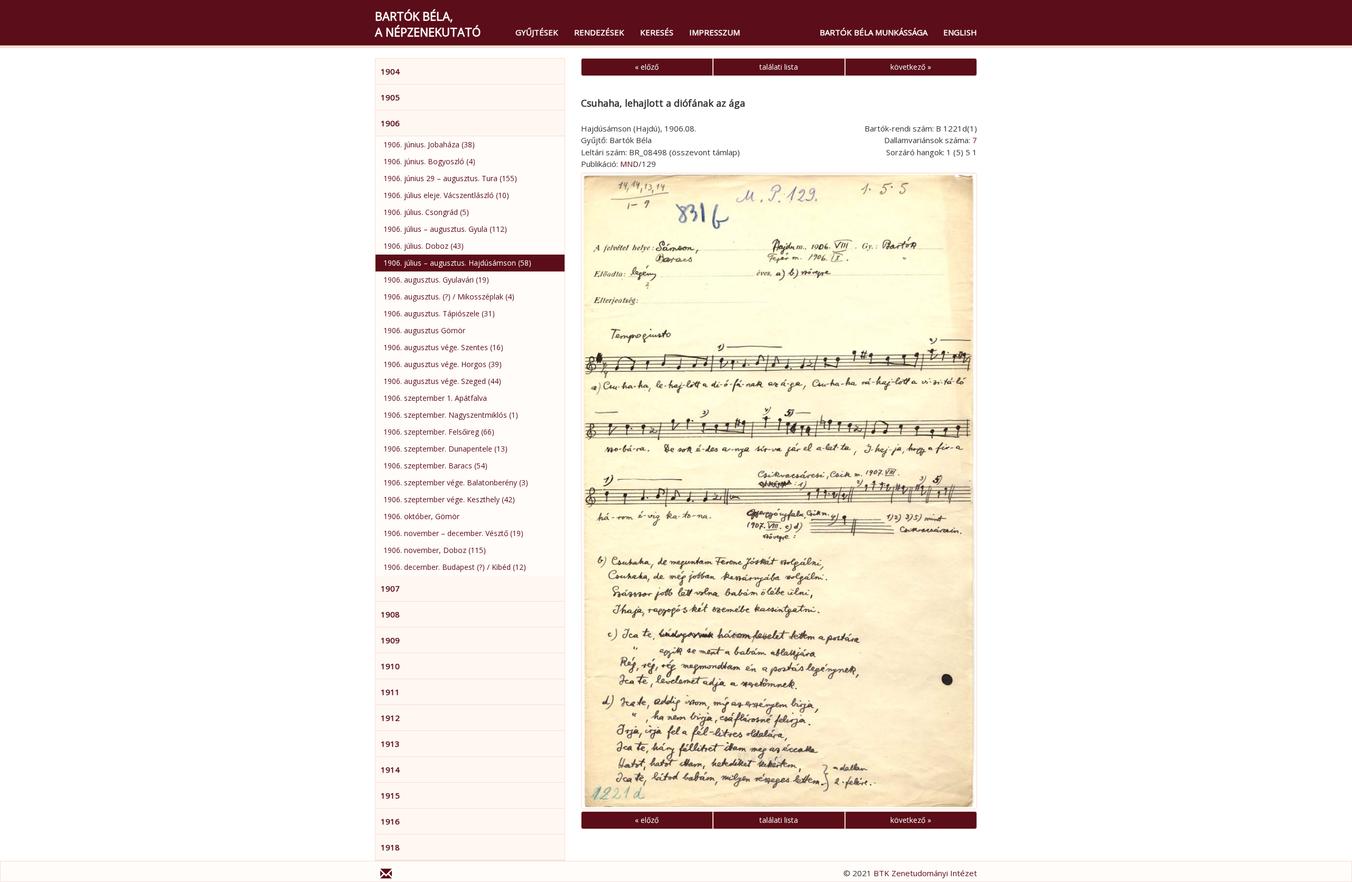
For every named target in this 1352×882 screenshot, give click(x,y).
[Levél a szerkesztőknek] (386, 875)
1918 (390, 847)
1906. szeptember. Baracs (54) (435, 466)
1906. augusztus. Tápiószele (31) (439, 313)
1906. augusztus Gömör (424, 330)
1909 (390, 640)
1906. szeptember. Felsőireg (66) (438, 432)
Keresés (656, 32)
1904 (390, 71)
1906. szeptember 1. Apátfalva (435, 398)
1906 (390, 123)
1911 (390, 692)
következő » (910, 67)
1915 (390, 795)
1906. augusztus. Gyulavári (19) (436, 280)
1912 (390, 717)
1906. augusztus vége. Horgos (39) (442, 364)
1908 (390, 614)
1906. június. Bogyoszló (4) (429, 161)
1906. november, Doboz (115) (434, 550)
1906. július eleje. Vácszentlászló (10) (446, 195)
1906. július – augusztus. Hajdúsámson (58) (457, 263)
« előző (647, 67)
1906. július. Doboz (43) (423, 246)
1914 (390, 769)
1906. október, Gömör (421, 516)
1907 (390, 588)
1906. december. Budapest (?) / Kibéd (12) (454, 567)
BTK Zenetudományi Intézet (925, 873)
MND (629, 163)
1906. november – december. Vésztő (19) (453, 533)
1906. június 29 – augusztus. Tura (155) (450, 178)
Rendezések (599, 32)
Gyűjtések (536, 32)
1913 (390, 743)
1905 (390, 97)
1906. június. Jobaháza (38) (429, 144)
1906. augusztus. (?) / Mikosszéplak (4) (448, 297)
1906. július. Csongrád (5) (426, 212)
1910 (390, 666)
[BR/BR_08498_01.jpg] (779, 491)
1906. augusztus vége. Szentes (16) (443, 347)
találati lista (778, 67)
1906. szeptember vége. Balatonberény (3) (455, 482)
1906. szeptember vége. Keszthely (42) (449, 499)
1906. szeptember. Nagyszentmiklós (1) (450, 415)
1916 (390, 821)
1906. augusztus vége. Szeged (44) (442, 381)
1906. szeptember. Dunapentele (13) (445, 449)
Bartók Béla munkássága (873, 32)
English (960, 32)
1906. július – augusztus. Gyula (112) (445, 229)
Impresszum (714, 32)
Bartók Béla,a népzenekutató (428, 24)
